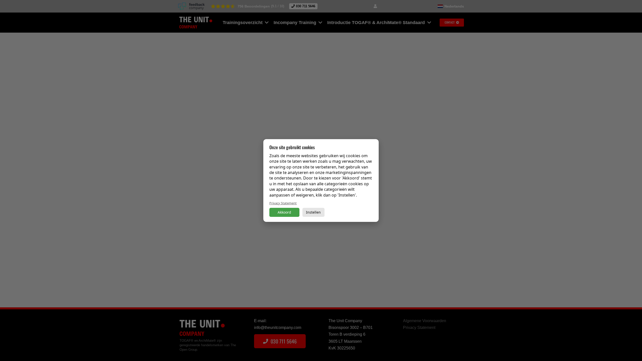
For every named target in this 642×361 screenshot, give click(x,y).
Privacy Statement (283, 203)
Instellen (313, 212)
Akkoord (284, 212)
